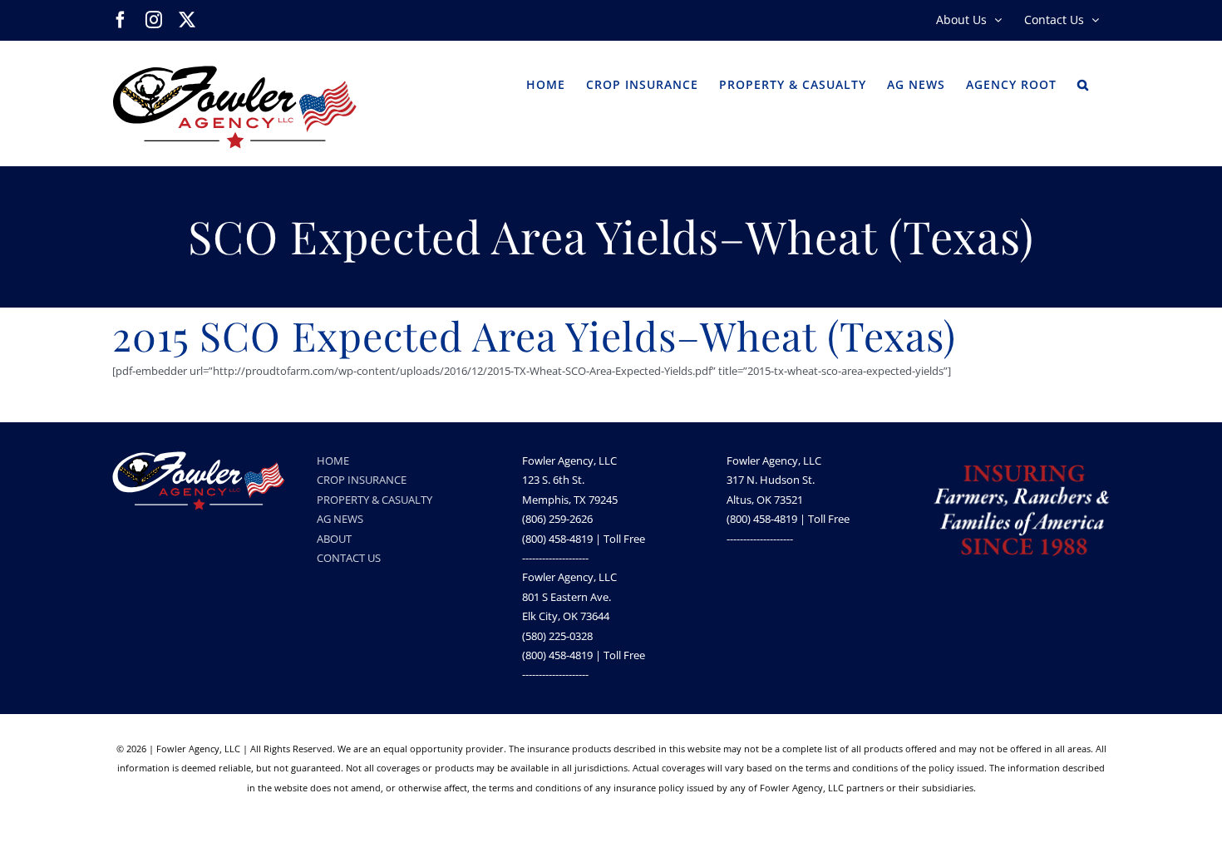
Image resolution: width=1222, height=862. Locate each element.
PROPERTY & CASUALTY (374, 499)
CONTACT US (349, 557)
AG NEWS (340, 518)
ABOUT (334, 538)
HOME (333, 460)
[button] (1083, 83)
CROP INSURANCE (362, 479)
